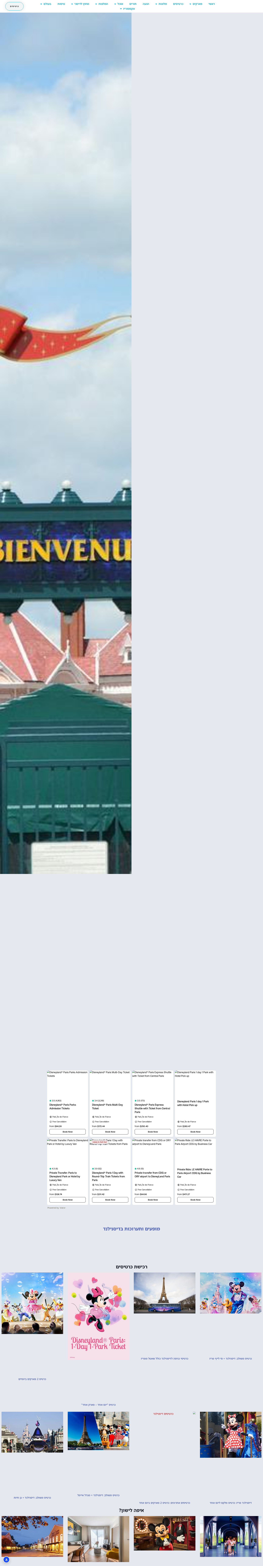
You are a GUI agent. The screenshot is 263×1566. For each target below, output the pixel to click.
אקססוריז (129, 8)
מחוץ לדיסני (81, 4)
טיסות (61, 4)
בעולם (47, 4)
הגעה (146, 4)
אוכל (120, 4)
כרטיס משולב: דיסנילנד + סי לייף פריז (230, 1358)
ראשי (212, 4)
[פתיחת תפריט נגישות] (6, 1559)
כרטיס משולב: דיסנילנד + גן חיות (32, 1497)
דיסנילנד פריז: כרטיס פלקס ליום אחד (231, 1503)
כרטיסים (178, 4)
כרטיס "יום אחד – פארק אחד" (98, 1404)
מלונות (163, 4)
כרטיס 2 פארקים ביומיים (32, 1379)
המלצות (103, 4)
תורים (133, 4)
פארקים (197, 4)
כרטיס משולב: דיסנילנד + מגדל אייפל (98, 1495)
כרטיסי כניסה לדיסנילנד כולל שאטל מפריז (164, 1358)
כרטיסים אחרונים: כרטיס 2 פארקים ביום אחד (164, 1503)
